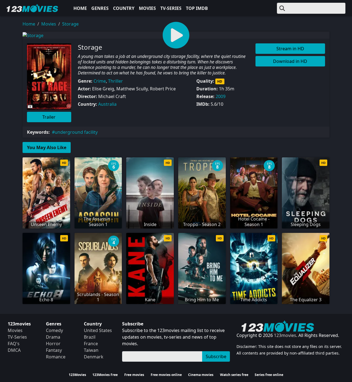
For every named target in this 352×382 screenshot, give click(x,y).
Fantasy (54, 350)
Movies (147, 8)
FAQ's (14, 344)
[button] (176, 35)
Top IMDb (197, 8)
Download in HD (290, 61)
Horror (53, 344)
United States (98, 330)
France (91, 344)
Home (80, 8)
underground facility (76, 132)
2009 (221, 96)
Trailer (49, 117)
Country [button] (123, 8)
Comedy (54, 330)
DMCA (14, 350)
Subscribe (216, 356)
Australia (107, 104)
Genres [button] (100, 8)
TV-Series (171, 8)
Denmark (93, 357)
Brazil (89, 337)
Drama (53, 337)
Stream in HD (290, 49)
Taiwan (91, 350)
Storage (70, 24)
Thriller (115, 81)
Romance (55, 357)
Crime (100, 81)
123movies (285, 335)
